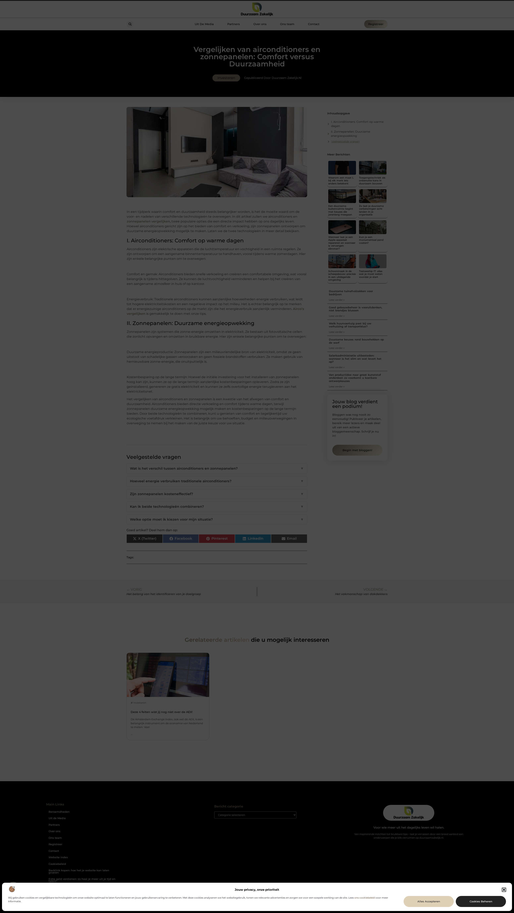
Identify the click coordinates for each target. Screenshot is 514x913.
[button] (504, 890)
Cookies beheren (481, 901)
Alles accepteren (428, 901)
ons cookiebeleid (364, 897)
